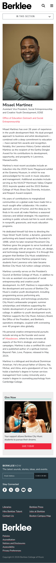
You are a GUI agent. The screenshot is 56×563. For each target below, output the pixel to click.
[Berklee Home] (28, 527)
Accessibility (8, 546)
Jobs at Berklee (37, 511)
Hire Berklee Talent (12, 511)
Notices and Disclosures (14, 543)
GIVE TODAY (28, 446)
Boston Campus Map (40, 515)
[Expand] (49, 16)
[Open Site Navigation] (52, 5)
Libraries (7, 507)
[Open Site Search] (43, 5)
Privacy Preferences (12, 550)
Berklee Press (36, 507)
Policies (6, 536)
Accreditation (9, 539)
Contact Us (8, 515)
